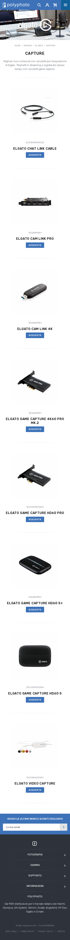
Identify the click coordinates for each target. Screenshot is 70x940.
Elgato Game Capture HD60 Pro (35, 513)
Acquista (35, 155)
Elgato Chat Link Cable (35, 148)
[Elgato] (35, 25)
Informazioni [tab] (35, 885)
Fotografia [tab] (35, 854)
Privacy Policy (45, 931)
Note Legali (11, 931)
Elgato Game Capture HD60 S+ (35, 603)
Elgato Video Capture (35, 783)
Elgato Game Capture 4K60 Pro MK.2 (35, 420)
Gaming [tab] (35, 865)
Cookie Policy (28, 931)
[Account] (47, 5)
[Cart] (55, 5)
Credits (61, 931)
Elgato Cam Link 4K (35, 329)
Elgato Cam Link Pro (35, 238)
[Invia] (63, 827)
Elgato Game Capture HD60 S (35, 693)
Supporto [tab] (35, 875)
